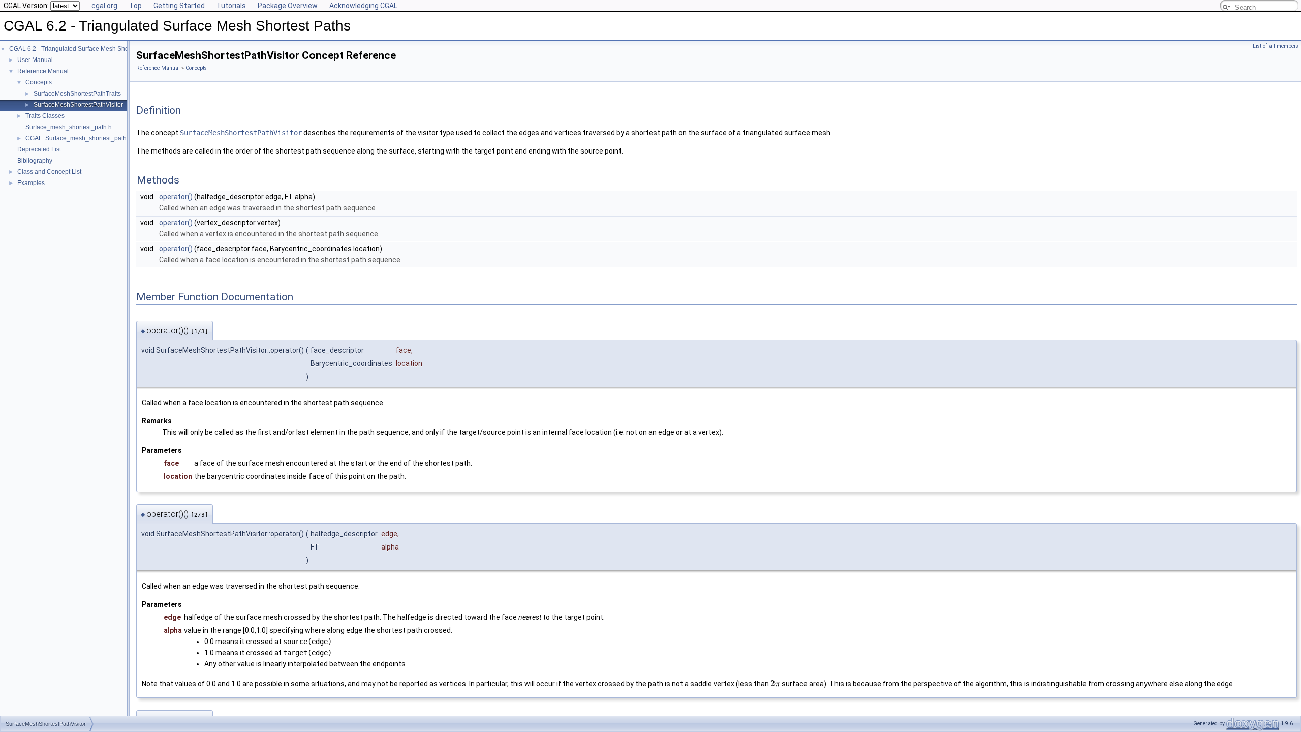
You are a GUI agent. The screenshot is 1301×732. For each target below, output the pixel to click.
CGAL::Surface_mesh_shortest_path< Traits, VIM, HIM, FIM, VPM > (117, 138)
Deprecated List (39, 149)
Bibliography (34, 160)
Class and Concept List (49, 171)
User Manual (35, 60)
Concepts (38, 82)
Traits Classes (45, 115)
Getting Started (179, 6)
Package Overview (288, 6)
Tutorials (231, 6)
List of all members (1275, 46)
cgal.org (104, 6)
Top (135, 6)
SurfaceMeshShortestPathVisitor (78, 104)
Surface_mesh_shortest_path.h (68, 127)
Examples (31, 183)
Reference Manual (43, 71)
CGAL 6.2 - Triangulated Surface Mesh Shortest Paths (83, 48)
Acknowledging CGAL (363, 6)
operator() (176, 197)
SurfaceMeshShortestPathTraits (77, 93)
